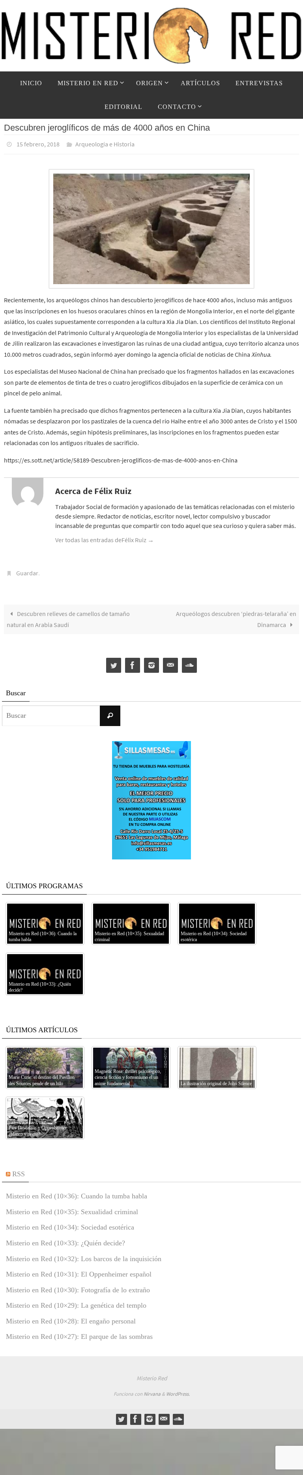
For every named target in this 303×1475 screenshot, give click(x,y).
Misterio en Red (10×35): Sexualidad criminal (72, 1207)
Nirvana (152, 1389)
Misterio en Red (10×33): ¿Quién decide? (65, 1239)
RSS (18, 1169)
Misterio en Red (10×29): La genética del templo (76, 1301)
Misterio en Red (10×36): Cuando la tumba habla (76, 1192)
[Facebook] (132, 661)
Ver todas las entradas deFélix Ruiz (104, 538)
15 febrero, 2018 (38, 143)
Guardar (27, 570)
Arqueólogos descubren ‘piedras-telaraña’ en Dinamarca (236, 614)
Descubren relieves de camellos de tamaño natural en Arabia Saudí (68, 614)
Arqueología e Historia (105, 143)
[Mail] (170, 661)
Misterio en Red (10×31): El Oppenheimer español (79, 1270)
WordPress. (178, 1389)
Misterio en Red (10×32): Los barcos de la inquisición (83, 1254)
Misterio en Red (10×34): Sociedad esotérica (70, 1223)
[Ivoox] (189, 661)
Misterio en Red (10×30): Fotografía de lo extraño (78, 1286)
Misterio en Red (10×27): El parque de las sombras (79, 1332)
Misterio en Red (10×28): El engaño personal (71, 1317)
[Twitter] (113, 661)
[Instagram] (151, 661)
